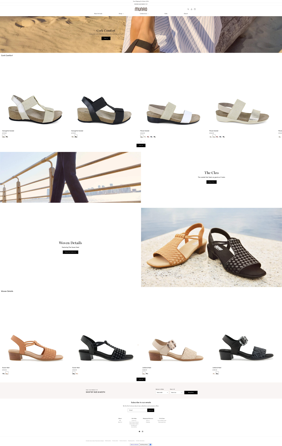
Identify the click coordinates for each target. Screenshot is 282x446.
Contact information (140, 440)
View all (141, 145)
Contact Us (134, 420)
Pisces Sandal (144, 131)
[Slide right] (144, 141)
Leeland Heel (146, 367)
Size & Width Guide (162, 420)
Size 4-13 (172, 389)
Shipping (148, 422)
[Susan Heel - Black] (3, 372)
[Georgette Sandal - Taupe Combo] (3, 136)
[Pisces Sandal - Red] (148, 136)
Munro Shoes (92, 440)
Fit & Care (162, 418)
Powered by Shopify (99, 440)
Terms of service (123, 440)
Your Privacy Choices (134, 422)
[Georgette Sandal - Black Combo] (6, 136)
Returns (148, 420)
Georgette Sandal (8, 131)
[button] (121, 13)
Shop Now (191, 392)
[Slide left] (137, 141)
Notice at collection (135, 444)
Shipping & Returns (148, 418)
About (120, 418)
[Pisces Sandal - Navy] (151, 136)
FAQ (120, 420)
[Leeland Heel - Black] (147, 372)
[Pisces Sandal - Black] (154, 136)
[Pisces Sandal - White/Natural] (141, 136)
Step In (106, 38)
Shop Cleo (211, 182)
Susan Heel (5, 367)
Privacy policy (115, 440)
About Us (120, 422)
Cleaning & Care (162, 422)
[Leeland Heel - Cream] (143, 372)
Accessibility (134, 426)
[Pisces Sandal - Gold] (145, 136)
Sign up (151, 410)
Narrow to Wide (160, 389)
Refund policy (108, 440)
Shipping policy (131, 440)
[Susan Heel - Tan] (6, 372)
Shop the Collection (70, 252)
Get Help (134, 418)
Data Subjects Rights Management (134, 424)
